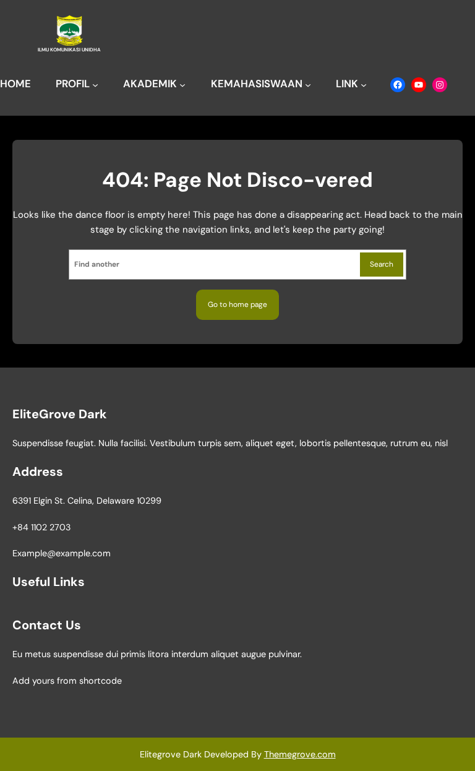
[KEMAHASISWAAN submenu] (308, 85)
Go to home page (237, 304)
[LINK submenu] (364, 85)
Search (381, 264)
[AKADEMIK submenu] (182, 85)
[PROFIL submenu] (95, 85)
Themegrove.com (300, 754)
